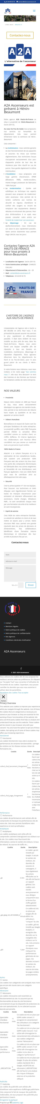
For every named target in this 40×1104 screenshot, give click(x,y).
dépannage (14, 223)
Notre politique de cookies (15, 630)
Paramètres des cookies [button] (9, 693)
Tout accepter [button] (23, 693)
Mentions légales (12, 626)
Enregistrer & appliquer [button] (9, 1100)
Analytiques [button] (4, 829)
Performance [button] (5, 813)
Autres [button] (2, 977)
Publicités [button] (3, 1081)
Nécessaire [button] (4, 991)
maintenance (13, 148)
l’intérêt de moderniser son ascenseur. (20, 220)
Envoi (31, 585)
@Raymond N (18, 24)
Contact (8, 623)
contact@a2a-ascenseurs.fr (20, 273)
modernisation (15, 188)
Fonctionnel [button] (4, 736)
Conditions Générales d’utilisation (18, 640)
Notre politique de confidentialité (18, 633)
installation (11, 174)
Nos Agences (10, 637)
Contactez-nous (20, 35)
